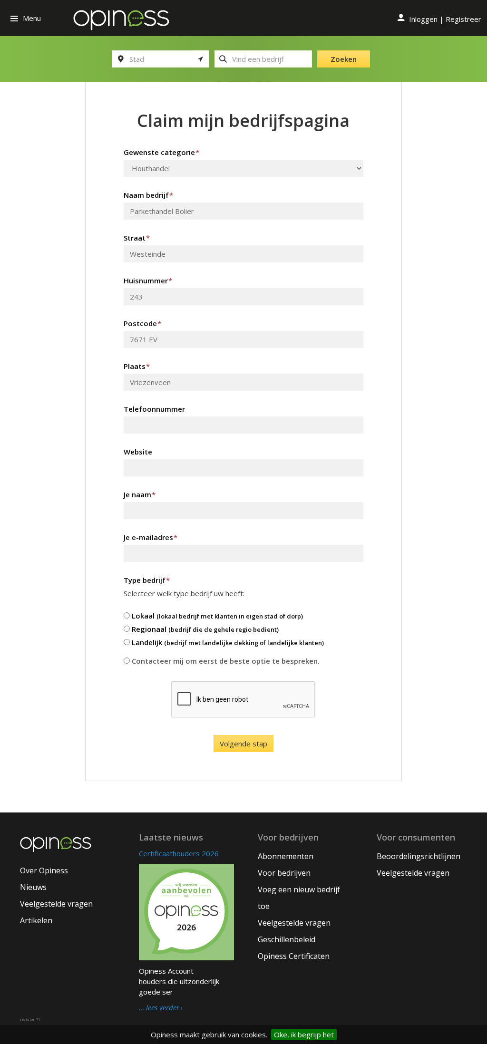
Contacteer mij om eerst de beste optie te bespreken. (225, 661)
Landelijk (227, 642)
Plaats (137, 366)
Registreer (463, 19)
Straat (137, 237)
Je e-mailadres (150, 537)
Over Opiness (44, 870)
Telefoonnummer (154, 409)
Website (138, 451)
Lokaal (216, 615)
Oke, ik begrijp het (304, 1034)
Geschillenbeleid (286, 939)
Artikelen (36, 920)
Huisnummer (148, 280)
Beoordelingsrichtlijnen (418, 856)
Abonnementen (285, 856)
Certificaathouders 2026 (179, 853)
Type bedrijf (147, 580)
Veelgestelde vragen (56, 904)
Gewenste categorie (161, 152)
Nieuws (33, 887)
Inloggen (423, 19)
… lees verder (159, 1008)
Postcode (142, 323)
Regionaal (204, 629)
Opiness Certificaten (294, 956)
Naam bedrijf (148, 195)
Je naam (140, 494)
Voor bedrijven (284, 873)
